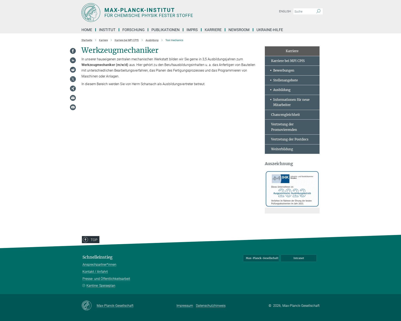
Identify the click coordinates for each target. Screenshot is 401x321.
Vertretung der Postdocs (289, 139)
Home (86, 29)
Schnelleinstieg (97, 257)
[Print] (73, 107)
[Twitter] (73, 79)
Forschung (133, 29)
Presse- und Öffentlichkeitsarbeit (106, 279)
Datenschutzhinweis (211, 306)
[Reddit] (73, 70)
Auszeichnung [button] (279, 163)
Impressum (184, 306)
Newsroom (239, 29)
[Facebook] (73, 51)
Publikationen (165, 29)
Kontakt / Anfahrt (95, 272)
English (285, 11)
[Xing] (73, 88)
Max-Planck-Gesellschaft (262, 258)
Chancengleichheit (285, 115)
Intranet (298, 258)
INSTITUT (107, 29)
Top (94, 240)
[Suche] (318, 11)
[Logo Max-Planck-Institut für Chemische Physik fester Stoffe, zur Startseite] (159, 12)
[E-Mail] (73, 98)
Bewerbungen (283, 70)
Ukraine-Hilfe (269, 29)
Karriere (213, 29)
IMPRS (192, 29)
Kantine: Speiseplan (100, 286)
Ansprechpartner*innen (99, 265)
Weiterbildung (282, 149)
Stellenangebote (285, 80)
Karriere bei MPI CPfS (288, 61)
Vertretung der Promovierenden (284, 127)
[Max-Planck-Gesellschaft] (89, 306)
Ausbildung (282, 90)
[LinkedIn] (73, 60)
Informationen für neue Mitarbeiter (291, 102)
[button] (316, 205)
